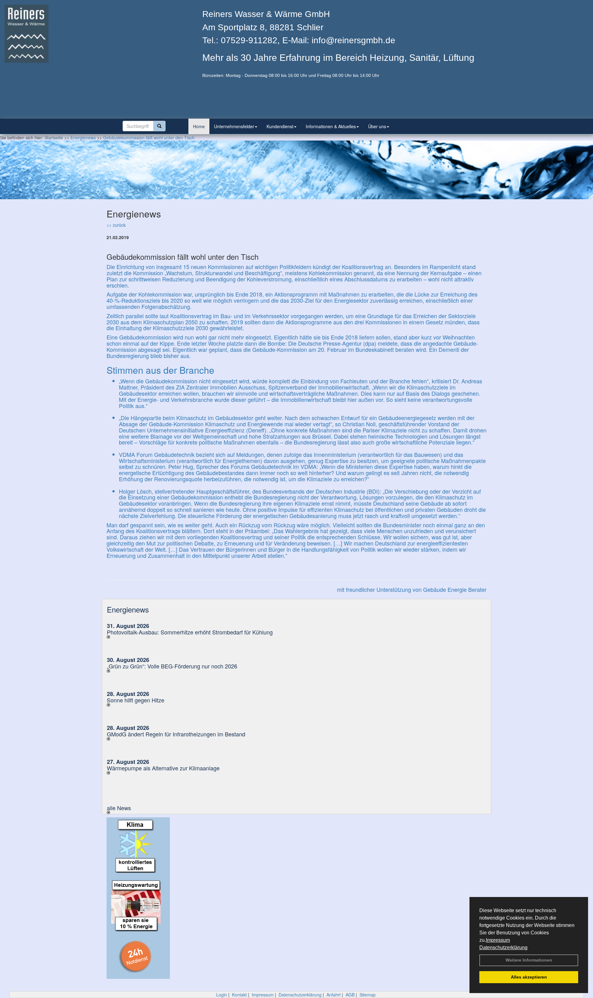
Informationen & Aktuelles (331, 126)
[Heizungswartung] (138, 905)
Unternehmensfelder (234, 126)
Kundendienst (280, 126)
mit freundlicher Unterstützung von (380, 589)
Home (199, 126)
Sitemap (368, 995)
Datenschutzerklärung (503, 947)
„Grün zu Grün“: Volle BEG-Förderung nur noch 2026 (172, 666)
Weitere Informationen (529, 960)
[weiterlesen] (199, 636)
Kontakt (239, 995)
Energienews (128, 609)
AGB (350, 995)
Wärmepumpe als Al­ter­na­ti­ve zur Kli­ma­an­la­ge (163, 768)
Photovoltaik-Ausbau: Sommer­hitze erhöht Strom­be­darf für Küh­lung (190, 632)
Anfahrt (333, 995)
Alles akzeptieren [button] (529, 977)
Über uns (377, 126)
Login (221, 995)
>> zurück (116, 225)
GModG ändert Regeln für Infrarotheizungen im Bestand (176, 734)
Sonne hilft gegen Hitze (135, 700)
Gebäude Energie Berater (454, 589)
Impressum (498, 940)
